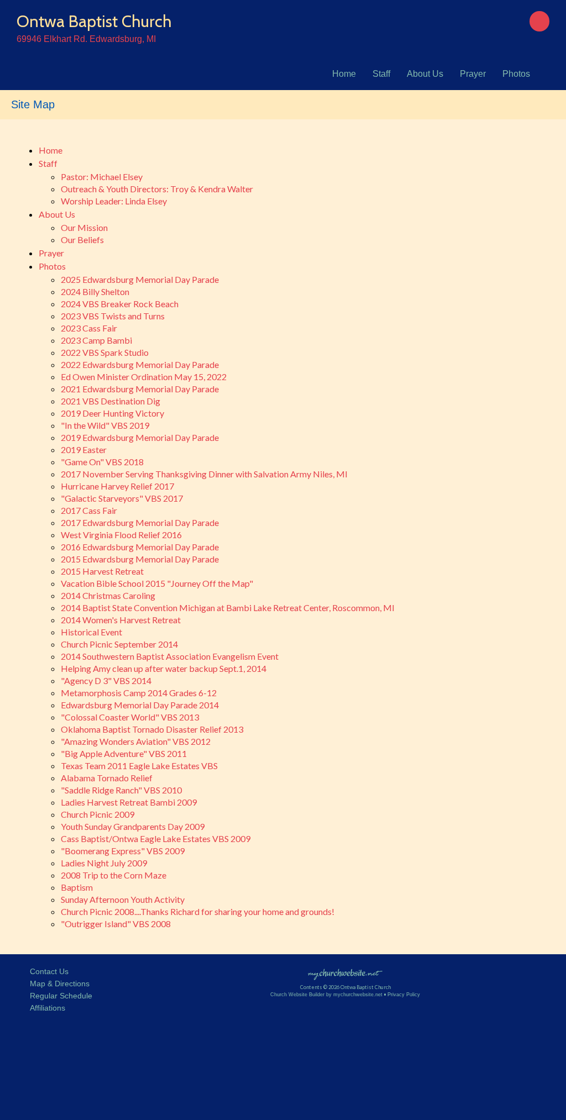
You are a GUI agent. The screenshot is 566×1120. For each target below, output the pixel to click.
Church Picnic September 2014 (119, 644)
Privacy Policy (403, 994)
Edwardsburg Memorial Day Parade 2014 (140, 705)
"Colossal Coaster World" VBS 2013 (130, 717)
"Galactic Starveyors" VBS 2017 (122, 498)
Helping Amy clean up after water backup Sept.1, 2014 (163, 668)
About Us (425, 73)
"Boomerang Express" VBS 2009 (123, 850)
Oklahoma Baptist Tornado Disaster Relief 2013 (152, 729)
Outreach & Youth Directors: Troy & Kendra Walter (157, 188)
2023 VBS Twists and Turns (113, 316)
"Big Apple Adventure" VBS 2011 (124, 753)
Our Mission (84, 227)
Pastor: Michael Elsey (102, 176)
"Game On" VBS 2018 (102, 461)
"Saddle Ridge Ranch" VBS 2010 (121, 790)
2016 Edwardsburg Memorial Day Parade (140, 546)
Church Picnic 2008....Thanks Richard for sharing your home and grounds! (197, 911)
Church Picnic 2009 (97, 814)
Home (344, 73)
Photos (516, 73)
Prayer (473, 73)
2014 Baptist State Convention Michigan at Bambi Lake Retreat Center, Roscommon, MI (228, 607)
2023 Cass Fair (89, 328)
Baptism (77, 887)
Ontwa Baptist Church (94, 21)
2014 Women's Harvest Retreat (121, 619)
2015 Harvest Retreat (102, 571)
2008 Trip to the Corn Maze (113, 875)
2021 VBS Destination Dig (110, 401)
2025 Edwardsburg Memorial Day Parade (140, 279)
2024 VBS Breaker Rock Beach (120, 303)
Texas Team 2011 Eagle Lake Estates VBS (139, 765)
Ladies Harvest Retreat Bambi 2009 (129, 802)
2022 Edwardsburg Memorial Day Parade (140, 364)
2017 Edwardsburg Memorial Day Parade (140, 522)
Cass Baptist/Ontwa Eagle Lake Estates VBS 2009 (155, 838)
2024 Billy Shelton (95, 291)
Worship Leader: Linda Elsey (114, 201)
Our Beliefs (82, 239)
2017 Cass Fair (89, 510)
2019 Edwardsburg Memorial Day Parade (140, 437)
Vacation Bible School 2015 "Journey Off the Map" (157, 583)
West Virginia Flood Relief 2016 (121, 534)
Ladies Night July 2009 (104, 863)
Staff (381, 73)
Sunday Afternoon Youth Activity (123, 899)
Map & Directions (57, 983)
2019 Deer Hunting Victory (112, 413)
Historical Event (91, 632)
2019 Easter (84, 449)
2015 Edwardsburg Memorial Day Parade (140, 559)
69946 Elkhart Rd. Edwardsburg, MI (86, 39)
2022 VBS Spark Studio (105, 352)
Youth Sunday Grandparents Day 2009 (133, 826)
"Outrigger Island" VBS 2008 (116, 923)
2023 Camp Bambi (96, 340)
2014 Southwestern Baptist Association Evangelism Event (170, 656)
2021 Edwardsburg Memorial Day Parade (140, 388)
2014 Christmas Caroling (108, 595)
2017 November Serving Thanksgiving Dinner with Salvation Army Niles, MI (204, 474)
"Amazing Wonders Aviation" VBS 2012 (136, 741)
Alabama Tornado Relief (107, 777)
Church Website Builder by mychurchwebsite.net (326, 994)
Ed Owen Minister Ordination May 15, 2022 (144, 376)
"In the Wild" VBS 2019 (105, 425)
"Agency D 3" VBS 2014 (106, 680)
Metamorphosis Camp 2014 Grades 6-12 (139, 692)
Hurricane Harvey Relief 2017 (117, 486)
